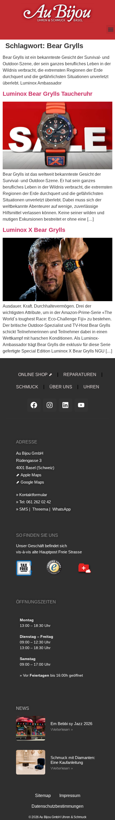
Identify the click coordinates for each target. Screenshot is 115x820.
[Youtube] (81, 405)
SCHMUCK (27, 387)
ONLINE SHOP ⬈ (35, 374)
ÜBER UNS (60, 387)
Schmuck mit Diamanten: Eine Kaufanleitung (73, 760)
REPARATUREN (79, 374)
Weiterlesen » (62, 729)
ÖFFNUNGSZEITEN (36, 602)
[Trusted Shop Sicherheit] (54, 576)
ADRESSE (26, 442)
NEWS (22, 708)
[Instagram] (49, 405)
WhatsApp (61, 509)
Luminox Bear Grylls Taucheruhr (48, 93)
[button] (110, 29)
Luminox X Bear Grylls (34, 230)
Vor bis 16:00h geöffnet (53, 675)
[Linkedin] (65, 405)
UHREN (91, 387)
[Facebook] (34, 405)
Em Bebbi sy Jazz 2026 (71, 723)
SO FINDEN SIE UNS (37, 535)
